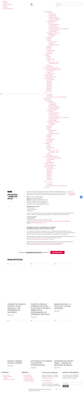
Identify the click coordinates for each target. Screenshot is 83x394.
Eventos (49, 57)
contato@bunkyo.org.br (47, 378)
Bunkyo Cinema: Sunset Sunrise (14, 362)
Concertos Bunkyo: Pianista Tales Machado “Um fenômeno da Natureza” (16, 308)
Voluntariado (50, 52)
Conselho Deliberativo (54, 24)
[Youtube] (16, 390)
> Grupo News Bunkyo (47, 382)
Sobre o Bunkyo (48, 11)
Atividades (47, 54)
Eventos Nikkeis (50, 59)
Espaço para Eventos (52, 76)
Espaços (49, 40)
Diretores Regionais (53, 30)
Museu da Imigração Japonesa (52, 68)
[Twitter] (6, 390)
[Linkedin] (19, 390)
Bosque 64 (49, 91)
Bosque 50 (49, 81)
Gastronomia (50, 66)
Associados (49, 53)
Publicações (49, 46)
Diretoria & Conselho (52, 21)
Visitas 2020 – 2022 (54, 63)
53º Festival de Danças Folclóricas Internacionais (41, 363)
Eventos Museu (50, 70)
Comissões (51, 36)
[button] (9, 191)
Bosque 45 (49, 88)
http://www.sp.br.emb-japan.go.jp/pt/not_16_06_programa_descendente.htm (44, 244)
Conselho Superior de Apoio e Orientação (59, 28)
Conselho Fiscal (53, 25)
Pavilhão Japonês (49, 75)
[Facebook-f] (2, 390)
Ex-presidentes (52, 31)
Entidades (49, 38)
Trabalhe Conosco (51, 50)
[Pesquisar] (57, 6)
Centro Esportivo (51, 79)
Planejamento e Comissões (53, 33)
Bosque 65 (49, 84)
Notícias (49, 56)
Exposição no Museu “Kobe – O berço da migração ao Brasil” (63, 363)
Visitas (48, 60)
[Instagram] (9, 390)
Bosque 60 (49, 82)
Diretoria (5, 1)
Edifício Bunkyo (53, 41)
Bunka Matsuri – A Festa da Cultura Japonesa (62, 306)
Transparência (52, 15)
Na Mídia (49, 47)
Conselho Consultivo (54, 27)
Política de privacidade (54, 18)
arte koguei (49, 95)
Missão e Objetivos (53, 17)
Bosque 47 (49, 89)
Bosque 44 (49, 86)
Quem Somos (50, 12)
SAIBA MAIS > (10, 315)
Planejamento (52, 34)
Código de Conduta (54, 20)
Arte (46, 92)
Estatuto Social (52, 14)
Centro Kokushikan (49, 78)
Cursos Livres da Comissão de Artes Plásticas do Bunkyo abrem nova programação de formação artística (41, 309)
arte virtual (49, 94)
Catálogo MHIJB (51, 73)
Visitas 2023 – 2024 (54, 62)
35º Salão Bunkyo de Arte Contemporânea (57, 97)
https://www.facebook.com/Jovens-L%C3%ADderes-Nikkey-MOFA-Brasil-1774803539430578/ (48, 221)
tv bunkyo (49, 49)
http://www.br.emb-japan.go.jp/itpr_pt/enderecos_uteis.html (40, 239)
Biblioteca (51, 43)
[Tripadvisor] (12, 390)
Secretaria (5, 2)
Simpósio (49, 72)
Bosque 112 (49, 85)
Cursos (48, 65)
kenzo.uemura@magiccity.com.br (38, 222)
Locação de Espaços (8, 4)
